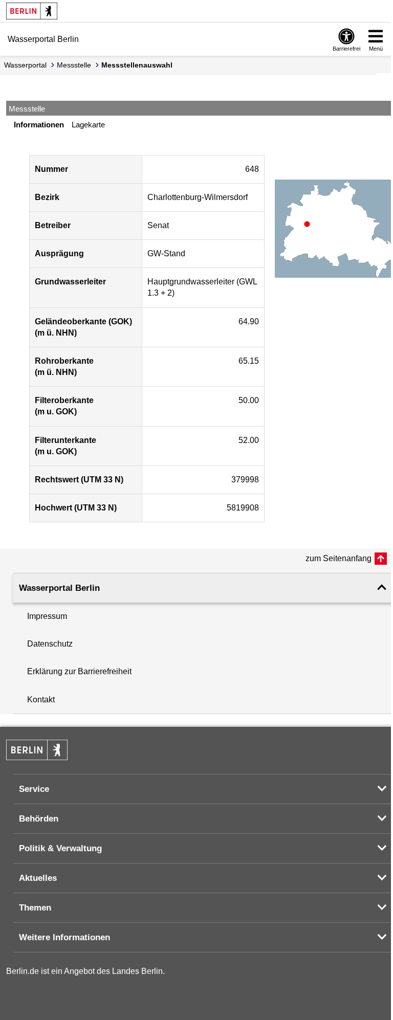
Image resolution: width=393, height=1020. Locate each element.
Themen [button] (35, 908)
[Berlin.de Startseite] (31, 11)
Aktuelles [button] (38, 878)
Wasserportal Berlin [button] (59, 588)
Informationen (39, 124)
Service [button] (34, 789)
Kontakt (41, 699)
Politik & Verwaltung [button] (60, 848)
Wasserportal (25, 65)
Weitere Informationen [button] (64, 937)
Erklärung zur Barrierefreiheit (79, 671)
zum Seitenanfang (338, 558)
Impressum (47, 616)
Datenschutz (50, 643)
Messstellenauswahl (136, 65)
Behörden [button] (38, 819)
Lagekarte (88, 124)
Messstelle (74, 65)
